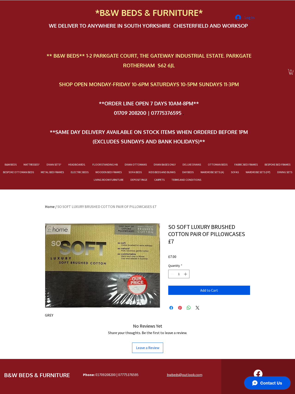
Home (50, 206)
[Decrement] (172, 274)
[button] (291, 72)
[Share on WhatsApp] (189, 308)
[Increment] (186, 274)
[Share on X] (197, 308)
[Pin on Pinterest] (180, 308)
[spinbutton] (179, 274)
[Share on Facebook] (171, 308)
